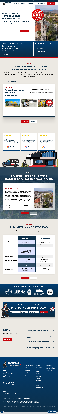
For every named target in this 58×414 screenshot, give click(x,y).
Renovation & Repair (38, 381)
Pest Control (38, 371)
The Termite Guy (29, 362)
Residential (45, 0)
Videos (26, 372)
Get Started (25, 121)
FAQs (26, 375)
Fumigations (38, 365)
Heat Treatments (39, 368)
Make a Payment (37, 0)
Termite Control (39, 362)
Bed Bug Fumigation (39, 374)
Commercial (52, 0)
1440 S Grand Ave (40, 48)
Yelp (7, 54)
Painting (37, 385)
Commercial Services (29, 365)
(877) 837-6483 (40, 46)
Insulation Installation (39, 387)
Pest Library (27, 370)
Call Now (33, 121)
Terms (44, 406)
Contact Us (51, 3)
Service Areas (49, 362)
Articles (26, 373)
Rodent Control (38, 376)
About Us (27, 367)
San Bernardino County (50, 368)
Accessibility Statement (51, 406)
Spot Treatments (39, 367)
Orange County (49, 365)
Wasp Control (38, 378)
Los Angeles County (50, 363)
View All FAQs (7, 339)
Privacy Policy (39, 406)
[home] (7, 3)
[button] (16, 3)
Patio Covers (38, 388)
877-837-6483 (13, 0)
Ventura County (49, 370)
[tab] (11, 81)
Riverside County (49, 367)
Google (3, 54)
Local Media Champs (30, 406)
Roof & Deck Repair (39, 383)
